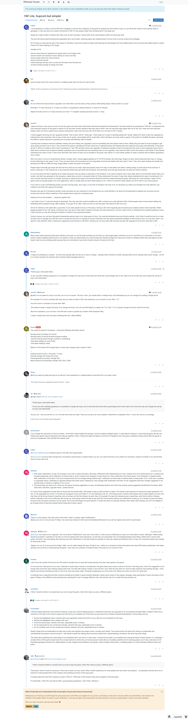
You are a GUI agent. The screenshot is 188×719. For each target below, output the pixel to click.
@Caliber (42, 292)
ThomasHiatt (35, 608)
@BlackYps (43, 531)
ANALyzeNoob (35, 232)
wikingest (34, 471)
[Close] (161, 692)
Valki (32, 100)
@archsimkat (40, 656)
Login (36, 706)
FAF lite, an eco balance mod (52, 397)
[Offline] (27, 80)
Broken (33, 327)
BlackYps (34, 514)
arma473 (33, 123)
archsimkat (34, 589)
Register (29, 706)
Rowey (33, 372)
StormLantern (35, 430)
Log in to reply (158, 20)
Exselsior (34, 559)
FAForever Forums (32, 2)
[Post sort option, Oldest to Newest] (149, 20)
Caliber (33, 25)
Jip (32, 393)
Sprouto (33, 251)
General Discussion (31, 20)
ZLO (32, 79)
